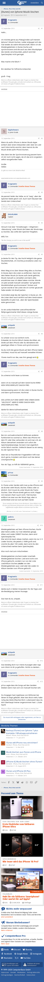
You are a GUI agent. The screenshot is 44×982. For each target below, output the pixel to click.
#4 (42, 223)
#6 (42, 334)
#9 (42, 481)
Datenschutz (31, 975)
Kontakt (13, 972)
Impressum (5, 972)
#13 (41, 681)
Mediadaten (21, 972)
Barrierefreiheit (19, 975)
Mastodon (8, 958)
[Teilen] (38, 28)
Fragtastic (6, 15)
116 (6, 830)
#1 (42, 28)
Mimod (8, 735)
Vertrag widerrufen (33, 972)
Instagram (37, 954)
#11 (41, 585)
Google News (22, 954)
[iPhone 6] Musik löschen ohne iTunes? (24, 761)
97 (5, 865)
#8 (42, 431)
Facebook (8, 954)
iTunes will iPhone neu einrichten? (22, 742)
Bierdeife (9, 764)
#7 (42, 371)
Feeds (6, 950)
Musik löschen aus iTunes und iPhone (23, 752)
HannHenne (10, 773)
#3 (42, 192)
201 (6, 903)
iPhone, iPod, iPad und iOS (20, 735)
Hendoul (9, 745)
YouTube (27, 958)
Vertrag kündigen (7, 975)
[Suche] (42, 3)
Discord (17, 950)
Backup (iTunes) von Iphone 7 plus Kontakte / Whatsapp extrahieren (22, 732)
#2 (42, 138)
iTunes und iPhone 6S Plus (18, 771)
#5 (42, 254)
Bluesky (28, 950)
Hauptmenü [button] (4, 3)
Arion (8, 754)
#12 (41, 661)
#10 (41, 525)
